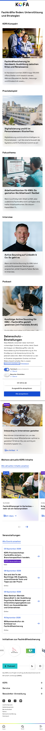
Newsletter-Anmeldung (14, 693)
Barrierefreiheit (7, 709)
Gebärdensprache (8, 707)
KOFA (5, 682)
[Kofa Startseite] (22, 4)
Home (4, 729)
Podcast (11, 666)
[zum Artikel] (22, 415)
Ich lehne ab (22, 383)
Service (6, 688)
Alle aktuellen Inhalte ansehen (15, 466)
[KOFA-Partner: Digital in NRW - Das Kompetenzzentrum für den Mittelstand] (30, 656)
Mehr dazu (9, 516)
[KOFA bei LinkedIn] (4, 701)
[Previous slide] (19, 526)
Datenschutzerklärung (9, 714)
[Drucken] (40, 666)
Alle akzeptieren (22, 394)
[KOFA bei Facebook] (9, 701)
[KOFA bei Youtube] (20, 701)
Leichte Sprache (7, 705)
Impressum (6, 716)
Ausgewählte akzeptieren (22, 388)
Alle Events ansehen (12, 541)
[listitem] (19, 496)
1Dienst (13, 371)
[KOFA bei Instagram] (15, 701)
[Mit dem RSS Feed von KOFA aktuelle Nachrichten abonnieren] (32, 666)
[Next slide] (26, 526)
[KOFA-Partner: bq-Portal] (15, 656)
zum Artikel (10, 450)
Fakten (5, 711)
